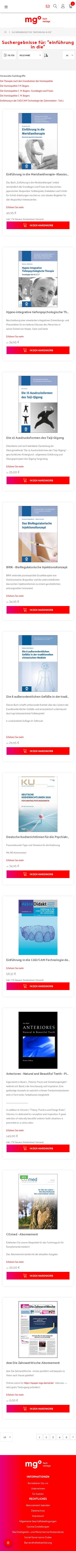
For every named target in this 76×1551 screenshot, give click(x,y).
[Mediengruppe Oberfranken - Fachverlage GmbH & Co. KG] (37, 20)
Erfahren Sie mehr (15, 207)
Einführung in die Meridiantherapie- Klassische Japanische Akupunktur (38, 174)
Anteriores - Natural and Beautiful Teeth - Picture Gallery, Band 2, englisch (38, 1073)
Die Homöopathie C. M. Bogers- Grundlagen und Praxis (26, 90)
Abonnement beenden (38, 1505)
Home (5, 32)
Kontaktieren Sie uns (38, 1483)
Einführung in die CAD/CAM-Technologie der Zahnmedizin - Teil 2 (31, 100)
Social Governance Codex (38, 1537)
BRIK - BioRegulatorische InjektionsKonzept (36, 567)
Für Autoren (38, 1493)
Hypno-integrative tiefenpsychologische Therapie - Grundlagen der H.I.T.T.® (38, 312)
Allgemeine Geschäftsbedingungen (38, 1521)
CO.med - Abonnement (22, 1234)
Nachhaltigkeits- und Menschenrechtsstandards (38, 1531)
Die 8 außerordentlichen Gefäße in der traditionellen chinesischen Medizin (38, 696)
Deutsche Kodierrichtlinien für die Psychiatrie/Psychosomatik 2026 (38, 837)
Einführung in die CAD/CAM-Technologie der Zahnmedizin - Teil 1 (38, 960)
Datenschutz (38, 1510)
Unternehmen (38, 1488)
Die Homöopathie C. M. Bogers (15, 95)
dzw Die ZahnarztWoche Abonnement (33, 1363)
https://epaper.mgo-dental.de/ (39, 1382)
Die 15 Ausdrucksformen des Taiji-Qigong (35, 437)
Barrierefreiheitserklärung (38, 1542)
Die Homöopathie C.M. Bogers (14, 85)
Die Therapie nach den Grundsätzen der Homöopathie (26, 81)
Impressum (38, 1515)
